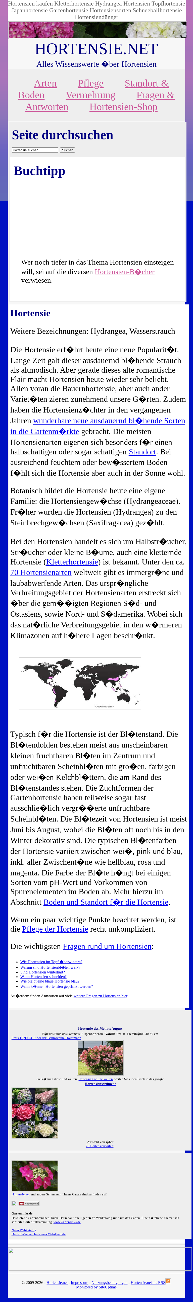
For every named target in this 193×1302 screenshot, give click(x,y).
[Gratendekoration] (14, 1205)
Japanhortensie (30, 10)
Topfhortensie (168, 3)
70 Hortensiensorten (99, 1146)
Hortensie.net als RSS (148, 1282)
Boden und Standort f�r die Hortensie (105, 902)
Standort (142, 451)
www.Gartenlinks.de (67, 1222)
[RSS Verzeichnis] (28, 1205)
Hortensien (136, 3)
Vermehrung (90, 95)
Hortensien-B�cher (125, 272)
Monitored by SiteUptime (96, 1287)
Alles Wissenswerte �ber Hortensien (96, 63)
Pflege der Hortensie (55, 928)
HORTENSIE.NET (96, 49)
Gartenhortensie (68, 10)
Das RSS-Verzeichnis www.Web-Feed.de (39, 1234)
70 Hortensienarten (41, 572)
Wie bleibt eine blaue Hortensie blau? (49, 981)
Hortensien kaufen (30, 3)
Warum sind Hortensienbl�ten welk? (50, 967)
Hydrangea (108, 3)
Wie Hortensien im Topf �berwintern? (51, 962)
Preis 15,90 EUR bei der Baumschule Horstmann (46, 1038)
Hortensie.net (21, 1194)
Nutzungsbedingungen (109, 1282)
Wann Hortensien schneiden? (43, 976)
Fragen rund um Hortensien (107, 946)
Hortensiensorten (110, 10)
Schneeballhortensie (157, 10)
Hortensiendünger (96, 17)
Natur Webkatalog (24, 1230)
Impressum (79, 1282)
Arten (45, 83)
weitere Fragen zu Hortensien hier (100, 996)
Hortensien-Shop (123, 106)
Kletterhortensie (74, 3)
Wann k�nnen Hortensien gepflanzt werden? (56, 986)
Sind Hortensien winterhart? (42, 972)
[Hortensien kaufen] (35, 1137)
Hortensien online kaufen (95, 1079)
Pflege (91, 83)
